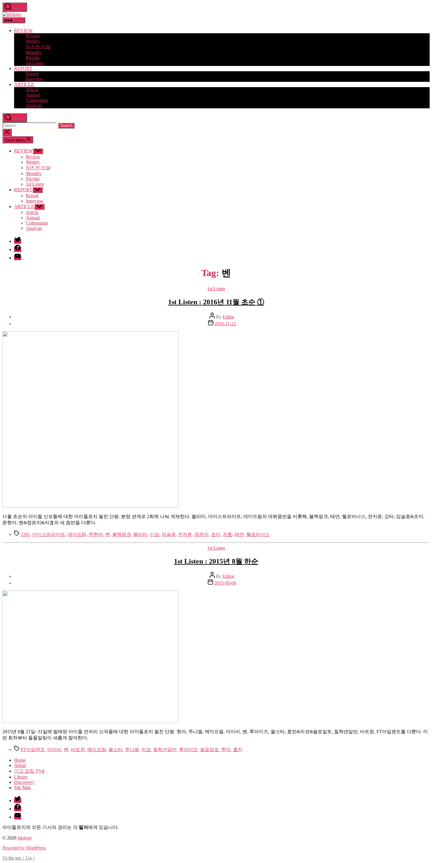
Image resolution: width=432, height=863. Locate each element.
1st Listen (35, 63)
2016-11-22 (225, 323)
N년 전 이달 (38, 46)
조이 (215, 534)
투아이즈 (188, 749)
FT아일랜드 (33, 749)
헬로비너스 (258, 534)
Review (33, 35)
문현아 (96, 534)
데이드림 (77, 534)
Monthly (34, 52)
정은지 (202, 534)
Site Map (22, 787)
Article (32, 89)
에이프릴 (96, 749)
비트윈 (78, 749)
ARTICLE (24, 84)
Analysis (34, 105)
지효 (227, 534)
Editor (228, 316)
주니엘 (132, 749)
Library (21, 776)
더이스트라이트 (48, 534)
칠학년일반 (165, 749)
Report (32, 73)
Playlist (32, 57)
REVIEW (23, 30)
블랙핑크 (121, 534)
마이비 (54, 749)
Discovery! (24, 782)
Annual (33, 94)
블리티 (140, 534)
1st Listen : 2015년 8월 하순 (216, 561)
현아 (226, 749)
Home (20, 760)
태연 (239, 534)
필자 (83, 827)
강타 (25, 534)
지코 (146, 749)
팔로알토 (209, 749)
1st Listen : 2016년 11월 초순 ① (216, 302)
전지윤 (185, 534)
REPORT (23, 68)
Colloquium (37, 100)
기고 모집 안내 (29, 771)
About (20, 765)
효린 (237, 749)
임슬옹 (169, 534)
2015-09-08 (225, 582)
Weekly (33, 41)
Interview (34, 79)
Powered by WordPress (24, 847)
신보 (154, 534)
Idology (25, 837)
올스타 (115, 749)
